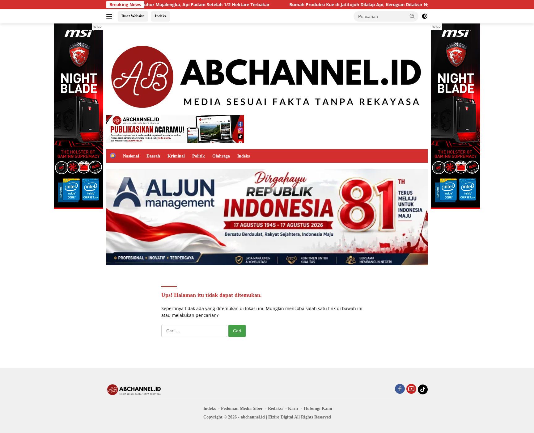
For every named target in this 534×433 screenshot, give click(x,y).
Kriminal (176, 156)
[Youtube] (411, 389)
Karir (293, 408)
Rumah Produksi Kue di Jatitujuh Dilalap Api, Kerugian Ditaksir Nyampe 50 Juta (349, 4)
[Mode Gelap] (425, 16)
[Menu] (110, 16)
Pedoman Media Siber (242, 408)
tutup (97, 26)
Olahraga (221, 156)
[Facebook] (400, 389)
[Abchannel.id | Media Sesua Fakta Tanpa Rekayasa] (267, 75)
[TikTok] (423, 389)
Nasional (131, 156)
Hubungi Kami (318, 408)
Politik (198, 156)
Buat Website (132, 16)
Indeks (160, 16)
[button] (412, 16)
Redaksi (275, 408)
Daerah (153, 156)
